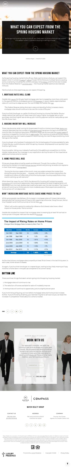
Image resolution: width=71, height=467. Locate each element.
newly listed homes (36, 130)
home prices (6, 183)
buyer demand (31, 165)
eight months (35, 134)
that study (39, 214)
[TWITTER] (31, 425)
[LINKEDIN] (35, 425)
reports (13, 99)
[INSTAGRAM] (27, 425)
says (52, 103)
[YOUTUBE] (40, 425)
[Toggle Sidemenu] (66, 4)
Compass (42, 436)
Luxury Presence (36, 453)
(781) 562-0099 (41, 376)
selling (29, 80)
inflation (45, 82)
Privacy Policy (65, 453)
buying (22, 80)
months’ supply (61, 132)
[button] (35, 365)
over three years (27, 84)
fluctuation (39, 101)
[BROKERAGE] (44, 425)
